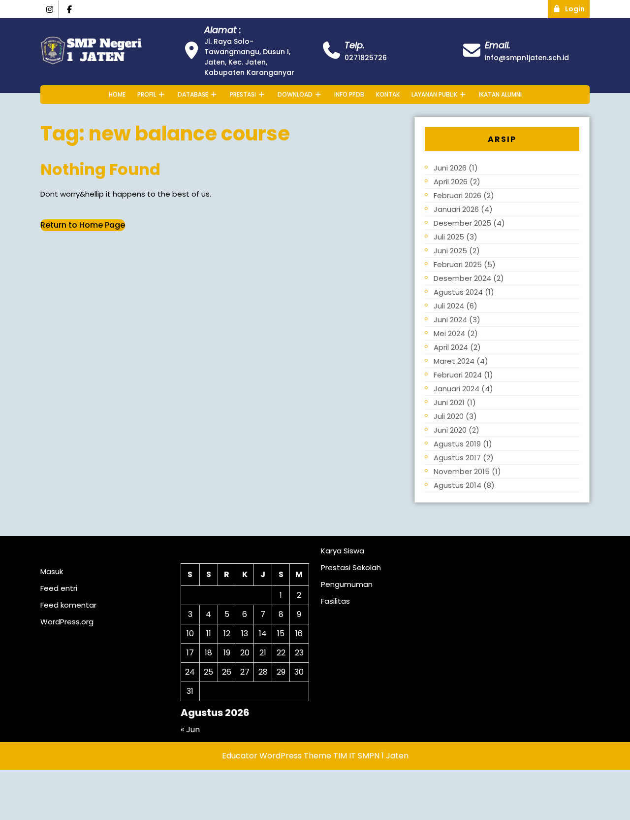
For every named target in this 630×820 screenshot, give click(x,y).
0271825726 (366, 58)
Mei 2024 (449, 333)
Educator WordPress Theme (276, 755)
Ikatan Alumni (500, 94)
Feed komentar (68, 605)
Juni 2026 (450, 168)
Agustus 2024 (458, 292)
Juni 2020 (450, 430)
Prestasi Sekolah (351, 567)
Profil (146, 94)
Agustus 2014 (457, 485)
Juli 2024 (449, 306)
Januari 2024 (456, 388)
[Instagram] (49, 9)
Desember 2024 (462, 278)
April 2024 (451, 347)
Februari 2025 (458, 264)
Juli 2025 (449, 237)
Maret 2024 (454, 361)
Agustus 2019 (457, 444)
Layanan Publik (434, 94)
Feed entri (58, 588)
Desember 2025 (462, 223)
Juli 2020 (449, 416)
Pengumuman (347, 584)
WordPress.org (67, 621)
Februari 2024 (458, 375)
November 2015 (462, 471)
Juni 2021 (449, 402)
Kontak (388, 94)
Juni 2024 (450, 319)
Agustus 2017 (457, 457)
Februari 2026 (457, 195)
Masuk (51, 571)
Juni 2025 (450, 250)
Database (193, 94)
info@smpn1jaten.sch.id (527, 58)
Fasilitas (335, 601)
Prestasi (243, 94)
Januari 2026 (456, 209)
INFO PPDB (349, 94)
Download (295, 94)
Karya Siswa (342, 551)
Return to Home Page (82, 225)
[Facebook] (70, 9)
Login (577, 7)
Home (117, 94)
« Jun (190, 729)
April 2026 (451, 181)
